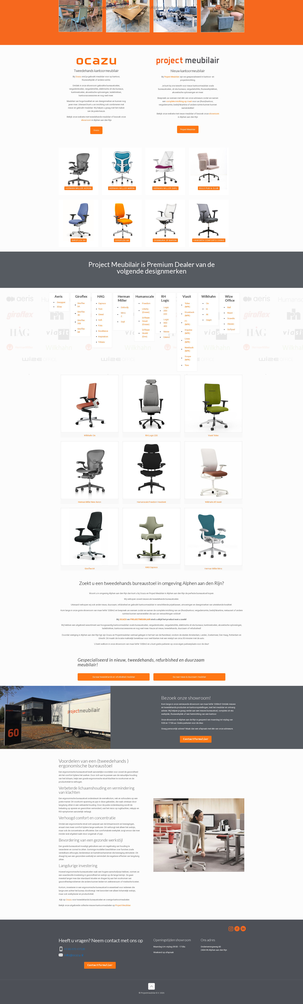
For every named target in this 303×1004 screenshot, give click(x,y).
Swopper (61, 302)
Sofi (100, 320)
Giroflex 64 (90, 568)
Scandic (231, 318)
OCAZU (123, 619)
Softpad (231, 329)
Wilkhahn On (89, 435)
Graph (209, 320)
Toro (187, 365)
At (207, 314)
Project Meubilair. (123, 905)
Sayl (123, 322)
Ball (229, 307)
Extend (166, 337)
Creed (101, 314)
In (207, 309)
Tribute (101, 342)
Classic (230, 324)
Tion (100, 309)
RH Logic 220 (151, 435)
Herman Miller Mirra (213, 568)
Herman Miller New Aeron (89, 502)
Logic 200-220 (166, 310)
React (230, 313)
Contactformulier (195, 739)
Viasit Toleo (213, 435)
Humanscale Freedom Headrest (151, 502)
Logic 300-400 (166, 322)
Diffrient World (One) (146, 333)
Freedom (146, 303)
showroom (86, 120)
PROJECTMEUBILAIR (140, 619)
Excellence (103, 331)
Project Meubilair (171, 77)
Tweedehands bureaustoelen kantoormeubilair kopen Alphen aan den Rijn (123, 7)
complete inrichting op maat (179, 101)
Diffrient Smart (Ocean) (146, 321)
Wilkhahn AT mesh (213, 502)
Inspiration (103, 336)
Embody (124, 307)
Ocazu (78, 76)
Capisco (102, 303)
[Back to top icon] (151, 986)
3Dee (59, 307)
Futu (100, 325)
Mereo (166, 331)
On (207, 303)
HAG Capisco (151, 567)
